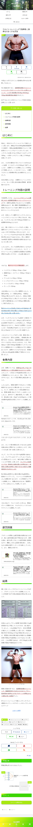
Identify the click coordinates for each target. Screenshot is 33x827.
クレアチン (25, 719)
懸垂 (21, 724)
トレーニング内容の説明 (12, 117)
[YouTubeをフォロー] (24, 745)
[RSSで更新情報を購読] (24, 750)
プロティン (22, 722)
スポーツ (5, 719)
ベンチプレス (6, 724)
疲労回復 (8, 124)
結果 (6, 127)
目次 (14, 108)
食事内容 (8, 120)
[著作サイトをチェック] (8, 745)
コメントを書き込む (16, 802)
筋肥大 (25, 724)
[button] (21, 72)
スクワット (5, 722)
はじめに (8, 113)
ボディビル (14, 724)
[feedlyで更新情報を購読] (8, 750)
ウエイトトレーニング (15, 719)
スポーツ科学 (16, 710)
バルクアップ (14, 722)
